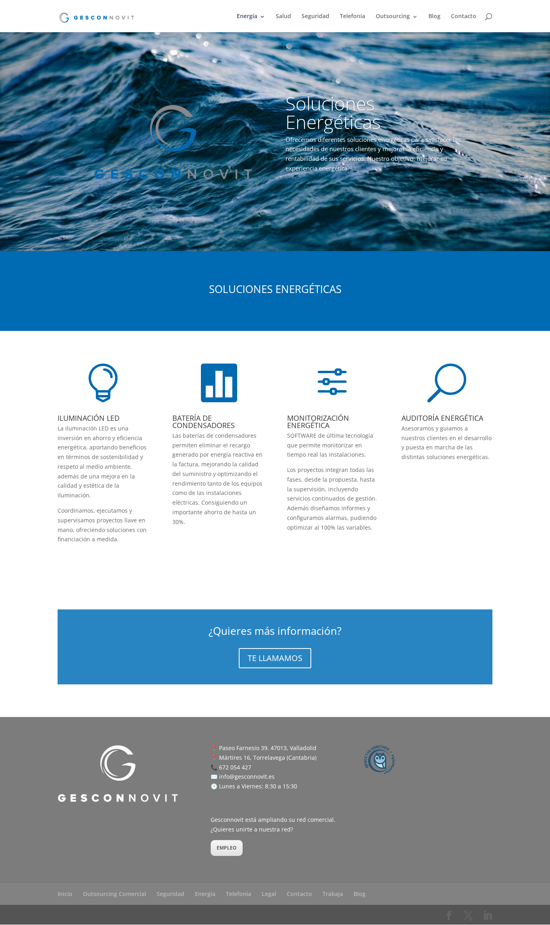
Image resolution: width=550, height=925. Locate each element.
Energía (247, 16)
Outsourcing (393, 16)
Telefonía (352, 16)
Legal (269, 894)
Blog (434, 16)
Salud (283, 16)
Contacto (463, 16)
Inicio (65, 894)
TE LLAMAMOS (275, 658)
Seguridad (315, 16)
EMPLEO (227, 847)
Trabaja (333, 894)
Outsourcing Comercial (114, 894)
